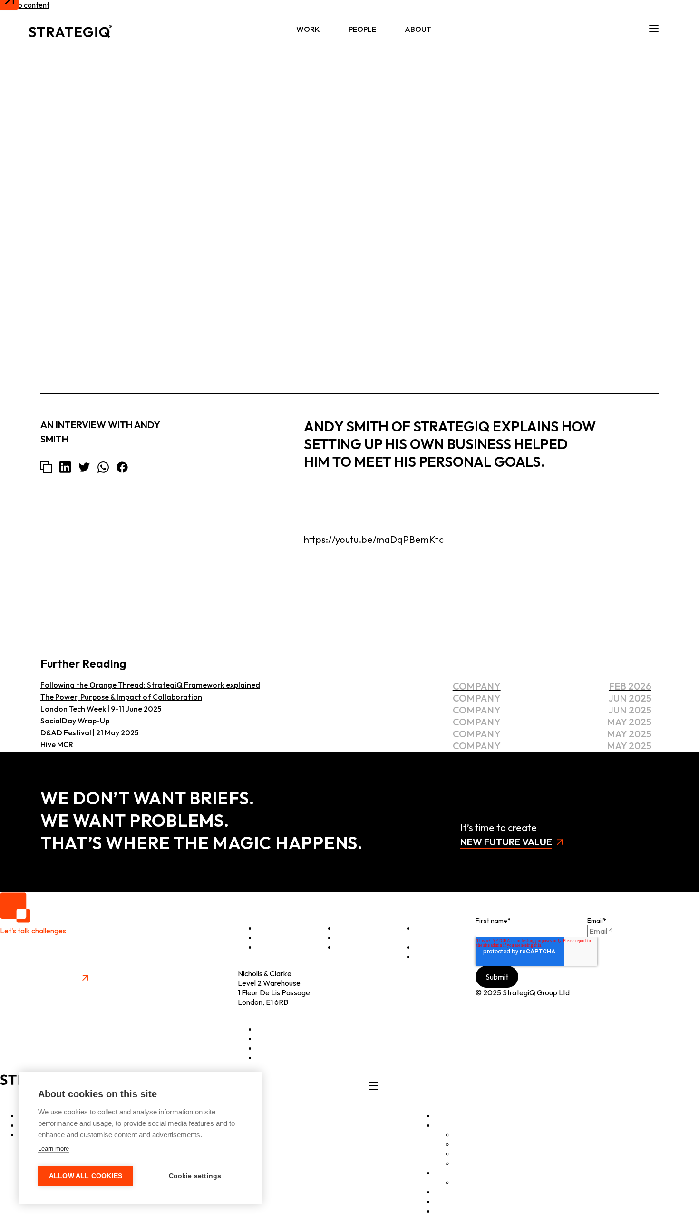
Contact (428, 956)
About (418, 29)
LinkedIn (270, 1028)
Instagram (273, 1048)
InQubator (471, 1144)
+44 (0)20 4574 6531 (272, 1011)
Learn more (53, 1148)
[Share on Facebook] (122, 467)
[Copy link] (46, 467)
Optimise (272, 927)
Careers (467, 1182)
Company (638, 176)
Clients (347, 927)
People (362, 29)
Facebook (273, 1057)
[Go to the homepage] (70, 29)
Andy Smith (634, 131)
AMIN (463, 1153)
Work (308, 29)
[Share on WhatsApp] (103, 467)
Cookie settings (195, 1176)
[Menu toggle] (653, 29)
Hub (441, 1191)
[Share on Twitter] (84, 467)
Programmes (357, 937)
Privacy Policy (23, 989)
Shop (423, 947)
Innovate (271, 947)
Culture (348, 947)
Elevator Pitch (429, 932)
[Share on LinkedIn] (65, 467)
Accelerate (275, 937)
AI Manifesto (475, 1163)
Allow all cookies (85, 1176)
